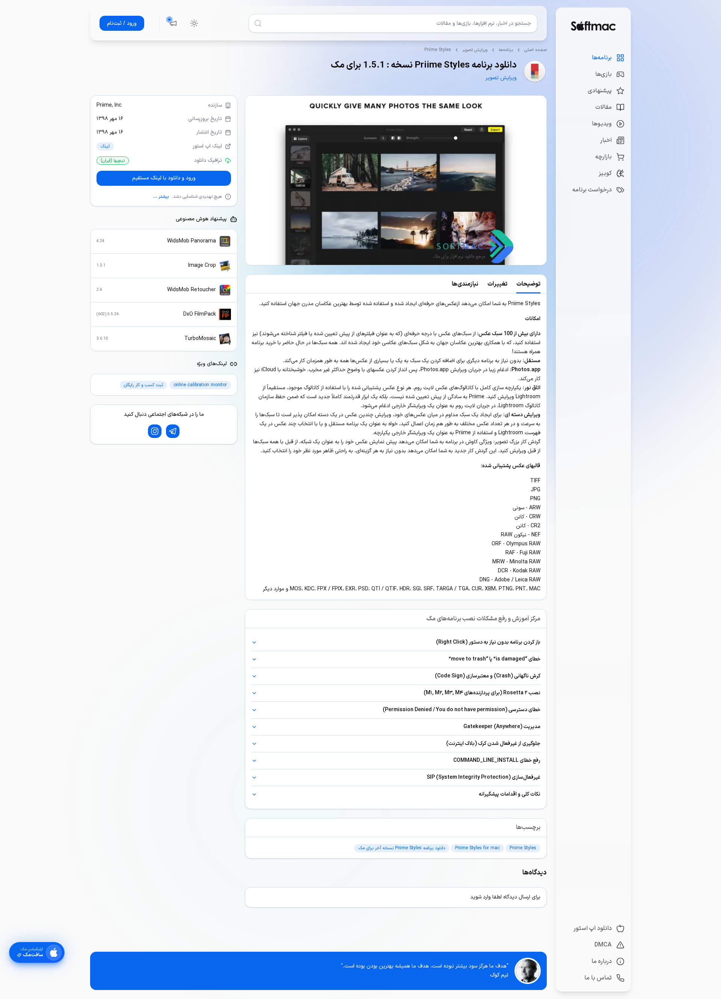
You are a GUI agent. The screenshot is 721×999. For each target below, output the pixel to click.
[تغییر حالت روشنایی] (194, 23)
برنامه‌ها (506, 50)
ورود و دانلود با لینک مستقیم (164, 178)
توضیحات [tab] (528, 284)
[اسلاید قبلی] (537, 181)
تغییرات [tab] (497, 284)
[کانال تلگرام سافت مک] (172, 431)
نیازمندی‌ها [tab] (465, 284)
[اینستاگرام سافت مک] (154, 431)
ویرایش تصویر (474, 50)
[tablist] (395, 284)
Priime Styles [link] (437, 50)
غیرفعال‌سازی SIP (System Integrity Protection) (483, 777)
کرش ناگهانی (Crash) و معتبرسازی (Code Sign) (487, 676)
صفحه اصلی (535, 50)
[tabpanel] (395, 446)
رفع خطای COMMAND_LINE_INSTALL (496, 760)
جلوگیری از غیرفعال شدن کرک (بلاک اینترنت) (493, 744)
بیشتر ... (161, 196)
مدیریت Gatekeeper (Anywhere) (501, 727)
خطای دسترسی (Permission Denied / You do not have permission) (461, 710)
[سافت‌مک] (593, 26)
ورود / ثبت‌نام (122, 23)
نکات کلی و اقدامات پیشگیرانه (509, 794)
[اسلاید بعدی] (254, 181)
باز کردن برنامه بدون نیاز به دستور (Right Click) (488, 642)
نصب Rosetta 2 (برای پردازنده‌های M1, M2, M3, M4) (482, 693)
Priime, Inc (109, 105)
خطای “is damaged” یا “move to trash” (494, 659)
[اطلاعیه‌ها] (173, 23)
